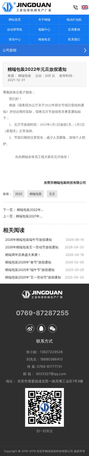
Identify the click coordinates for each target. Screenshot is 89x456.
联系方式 (44, 341)
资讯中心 (15, 39)
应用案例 (74, 29)
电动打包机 (74, 19)
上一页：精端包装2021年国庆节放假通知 (23, 216)
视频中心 (44, 29)
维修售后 (44, 39)
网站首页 (15, 19)
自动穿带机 (14, 29)
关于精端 (44, 19)
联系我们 (74, 39)
